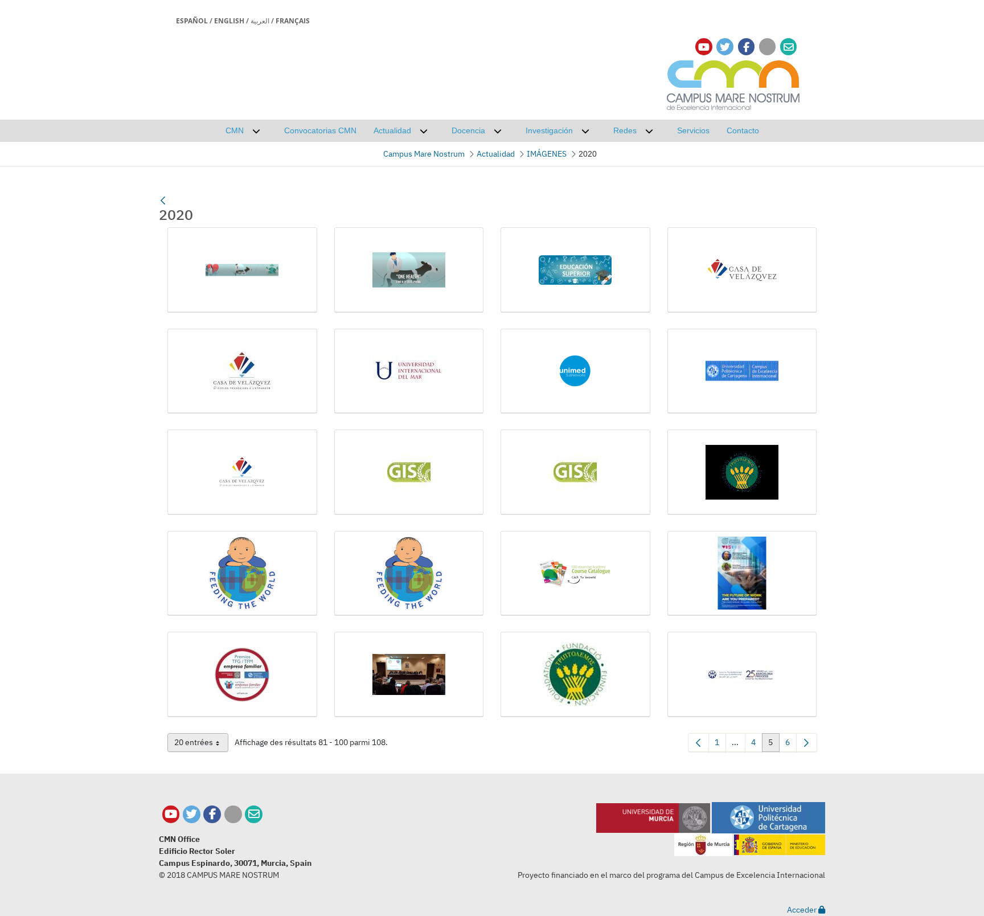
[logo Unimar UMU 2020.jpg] (409, 371)
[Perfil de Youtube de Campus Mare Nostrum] (171, 814)
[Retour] (163, 200)
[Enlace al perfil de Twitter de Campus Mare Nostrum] (725, 47)
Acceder (802, 910)
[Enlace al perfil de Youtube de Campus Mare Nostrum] (704, 47)
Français (293, 21)
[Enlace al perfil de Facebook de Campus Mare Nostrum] (746, 47)
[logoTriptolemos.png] (742, 472)
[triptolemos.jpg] (575, 674)
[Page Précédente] (698, 742)
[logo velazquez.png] (242, 472)
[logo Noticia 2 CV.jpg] (242, 371)
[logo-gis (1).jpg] (409, 472)
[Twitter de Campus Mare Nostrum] (191, 814)
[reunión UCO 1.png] (409, 674)
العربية (260, 21)
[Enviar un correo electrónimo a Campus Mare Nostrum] (789, 47)
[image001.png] (242, 270)
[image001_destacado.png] (409, 270)
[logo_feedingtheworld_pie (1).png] (242, 573)
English (229, 21)
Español (192, 21)
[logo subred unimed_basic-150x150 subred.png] (575, 371)
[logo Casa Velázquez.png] (742, 270)
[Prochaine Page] (806, 742)
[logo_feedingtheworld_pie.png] (409, 573)
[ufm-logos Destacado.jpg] (742, 674)
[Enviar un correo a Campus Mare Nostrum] (254, 814)
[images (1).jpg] (575, 270)
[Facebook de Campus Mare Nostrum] (212, 814)
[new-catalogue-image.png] (575, 573)
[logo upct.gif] (742, 371)
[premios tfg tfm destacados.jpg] (242, 674)
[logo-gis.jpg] (575, 472)
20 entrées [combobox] (201, 744)
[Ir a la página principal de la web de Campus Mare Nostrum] (733, 83)
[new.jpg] (742, 573)
